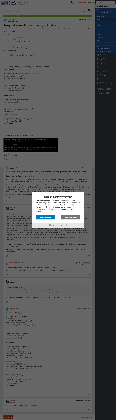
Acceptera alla (45, 217)
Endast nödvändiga (71, 217)
